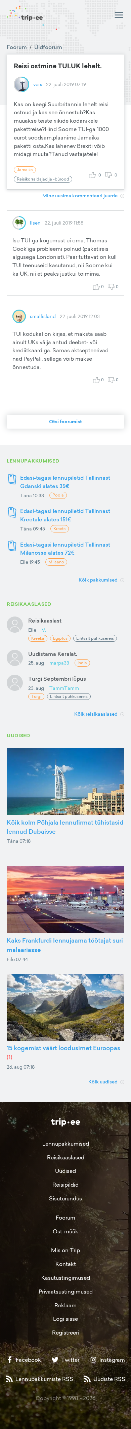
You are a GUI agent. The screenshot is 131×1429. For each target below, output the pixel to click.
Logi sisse (65, 1318)
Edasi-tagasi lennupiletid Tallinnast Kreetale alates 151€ (65, 515)
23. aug (36, 688)
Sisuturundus (65, 1198)
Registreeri (65, 1332)
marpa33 (59, 663)
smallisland (43, 316)
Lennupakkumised (65, 1143)
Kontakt (65, 1264)
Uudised (65, 1171)
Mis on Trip (65, 1250)
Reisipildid (65, 1184)
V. (44, 630)
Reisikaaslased (65, 1157)
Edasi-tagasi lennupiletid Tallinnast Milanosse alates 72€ (65, 549)
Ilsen (35, 223)
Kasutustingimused (65, 1277)
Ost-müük (65, 1231)
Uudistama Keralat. (52, 654)
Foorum (17, 47)
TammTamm (64, 688)
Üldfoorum (48, 47)
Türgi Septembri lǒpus (57, 678)
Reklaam (65, 1305)
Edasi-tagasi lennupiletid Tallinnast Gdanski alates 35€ (65, 482)
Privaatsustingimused (66, 1291)
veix (37, 84)
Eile (32, 630)
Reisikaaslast (44, 620)
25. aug (36, 663)
